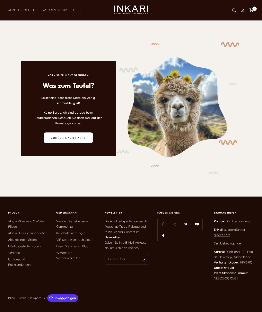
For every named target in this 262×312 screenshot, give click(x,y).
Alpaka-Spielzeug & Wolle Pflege (26, 223)
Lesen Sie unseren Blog (72, 246)
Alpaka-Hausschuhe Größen (27, 233)
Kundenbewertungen (71, 233)
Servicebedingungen (228, 243)
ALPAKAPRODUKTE (22, 10)
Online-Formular (239, 221)
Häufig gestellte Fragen (24, 246)
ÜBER (77, 10)
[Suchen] (234, 10)
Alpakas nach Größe (22, 240)
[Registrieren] (143, 259)
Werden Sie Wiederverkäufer (68, 255)
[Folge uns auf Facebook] (163, 224)
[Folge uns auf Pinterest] (185, 224)
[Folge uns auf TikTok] (163, 235)
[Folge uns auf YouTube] (196, 224)
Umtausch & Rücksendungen (19, 262)
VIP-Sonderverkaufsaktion (74, 240)
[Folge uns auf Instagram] (174, 224)
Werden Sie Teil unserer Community (72, 223)
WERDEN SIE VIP (55, 10)
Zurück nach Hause (68, 137)
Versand (14, 253)
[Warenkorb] (252, 10)
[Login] (243, 10)
